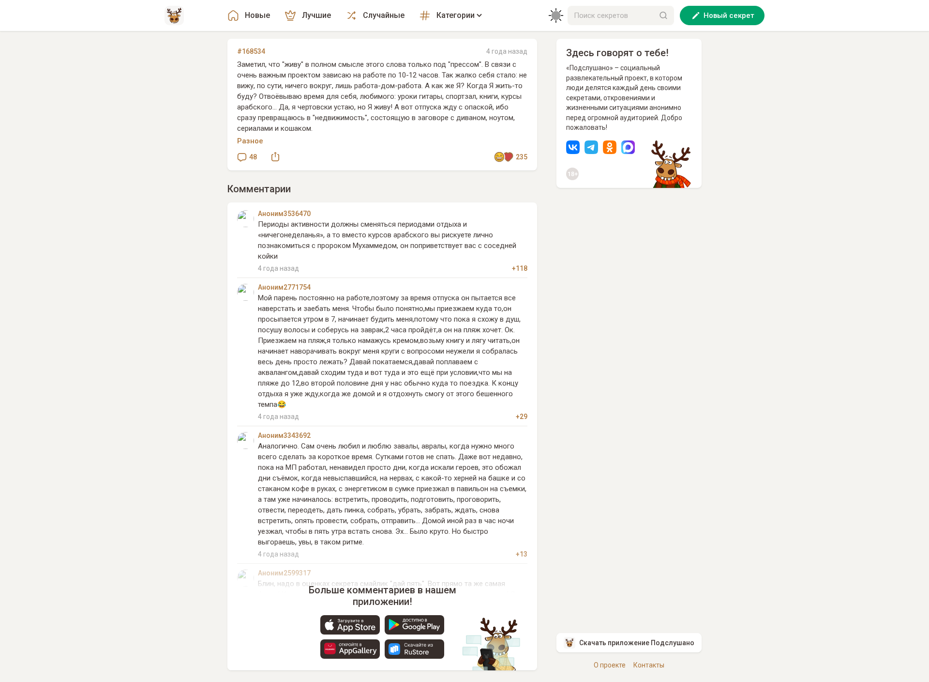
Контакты (648, 665)
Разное (250, 141)
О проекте (610, 665)
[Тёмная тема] (556, 15)
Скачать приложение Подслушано (636, 643)
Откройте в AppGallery (350, 649)
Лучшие (316, 15)
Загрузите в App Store (350, 625)
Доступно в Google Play (414, 625)
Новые (257, 15)
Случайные (384, 15)
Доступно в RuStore (414, 649)
